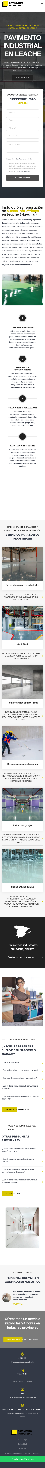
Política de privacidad (23, 171)
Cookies (22, 1448)
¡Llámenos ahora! (13, 1193)
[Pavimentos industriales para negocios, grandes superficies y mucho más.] (14, 4)
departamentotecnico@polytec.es (22, 1397)
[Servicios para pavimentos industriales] (22, 1432)
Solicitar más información (17, 1110)
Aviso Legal (22, 1440)
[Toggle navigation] (42, 4)
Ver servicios (21, 78)
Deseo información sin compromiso (22, 1339)
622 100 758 (27, 1381)
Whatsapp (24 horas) (24, 1459)
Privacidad (22, 1444)
